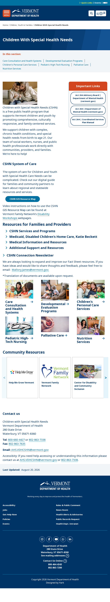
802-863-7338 (37, 440)
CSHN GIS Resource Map (23, 199)
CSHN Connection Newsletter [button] (30, 255)
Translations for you (101, 13)
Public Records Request (68, 519)
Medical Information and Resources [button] (38, 242)
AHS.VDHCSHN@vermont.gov (30, 450)
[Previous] (4, 377)
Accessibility (9, 505)
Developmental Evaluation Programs (64, 60)
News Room (62, 510)
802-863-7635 (17, 444)
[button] (6, 13)
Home (5, 25)
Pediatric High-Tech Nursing (55, 64)
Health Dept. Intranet (67, 523)
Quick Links (86, 2)
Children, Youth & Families (21, 25)
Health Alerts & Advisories (69, 514)
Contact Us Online (53, 560)
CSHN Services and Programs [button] (32, 231)
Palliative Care (81, 64)
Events (98, 2)
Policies (6, 519)
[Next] (105, 377)
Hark (61, 582)
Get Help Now (10, 514)
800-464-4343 (55, 564)
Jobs (5, 510)
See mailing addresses (53, 555)
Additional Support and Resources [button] (36, 248)
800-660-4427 (16, 440)
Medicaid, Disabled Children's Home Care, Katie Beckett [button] (53, 236)
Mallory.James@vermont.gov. (30, 270)
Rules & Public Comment (68, 505)
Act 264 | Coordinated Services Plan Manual (88, 121)
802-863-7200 (55, 567)
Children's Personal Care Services (20, 64)
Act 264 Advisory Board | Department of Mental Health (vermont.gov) (88, 98)
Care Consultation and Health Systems (22, 60)
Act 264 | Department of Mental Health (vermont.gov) (88, 110)
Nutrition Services (12, 68)
